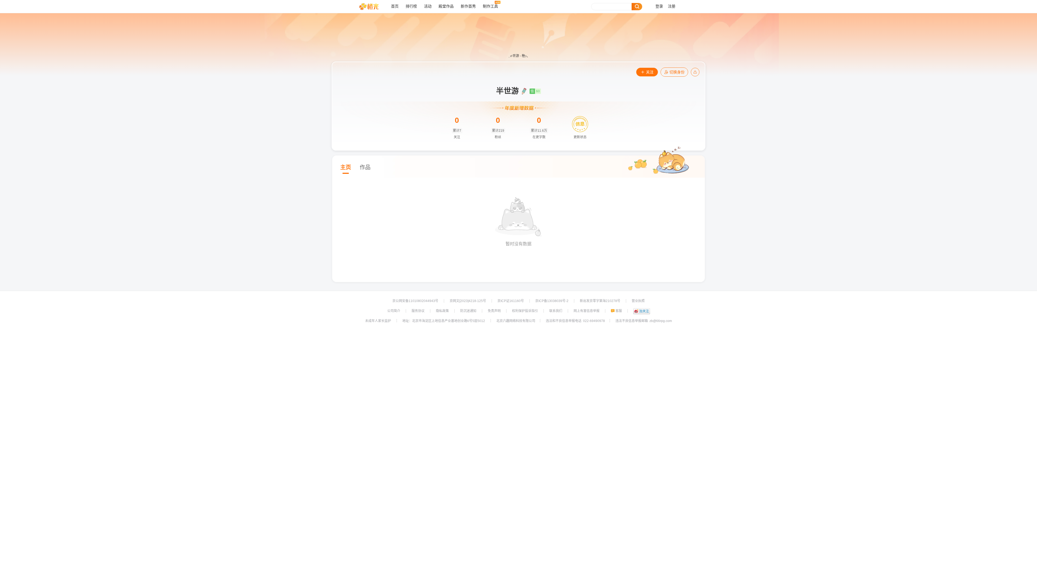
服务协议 (418, 311)
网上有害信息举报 (587, 311)
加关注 (644, 311)
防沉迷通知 (468, 311)
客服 (618, 311)
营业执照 (638, 301)
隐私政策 (442, 311)
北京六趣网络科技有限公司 (515, 321)
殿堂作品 (446, 6)
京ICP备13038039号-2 (551, 301)
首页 (395, 6)
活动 (428, 6)
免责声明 (494, 311)
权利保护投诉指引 (525, 311)
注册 (671, 6)
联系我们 (555, 311)
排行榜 (411, 6)
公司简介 (393, 311)
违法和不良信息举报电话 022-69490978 (575, 321)
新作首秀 (468, 6)
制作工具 (490, 6)
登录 (659, 6)
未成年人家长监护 (378, 321)
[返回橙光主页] (373, 6)
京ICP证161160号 (510, 301)
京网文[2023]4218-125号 (468, 301)
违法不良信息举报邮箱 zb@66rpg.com (643, 321)
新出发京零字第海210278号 (600, 301)
